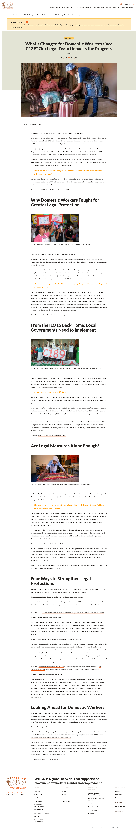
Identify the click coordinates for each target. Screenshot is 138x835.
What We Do (66, 7)
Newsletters (119, 798)
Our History (38, 801)
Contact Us (38, 816)
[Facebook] (13, 794)
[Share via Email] (76, 57)
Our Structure (38, 798)
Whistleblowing (127, 827)
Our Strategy (65, 801)
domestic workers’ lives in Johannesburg (52, 315)
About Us (37, 788)
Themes (63, 794)
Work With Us (38, 809)
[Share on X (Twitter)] (71, 57)
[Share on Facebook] (62, 57)
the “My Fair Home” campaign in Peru (51, 667)
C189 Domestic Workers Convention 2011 (55, 190)
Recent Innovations (94, 806)
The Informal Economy (81, 7)
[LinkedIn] (17, 794)
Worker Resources (127, 7)
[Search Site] (121, 4)
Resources (119, 811)
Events (117, 791)
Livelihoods (69, 38)
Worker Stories (93, 810)
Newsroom (118, 794)
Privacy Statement (93, 827)
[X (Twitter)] (8, 794)
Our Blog (91, 813)
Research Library (111, 7)
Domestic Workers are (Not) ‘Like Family (48, 544)
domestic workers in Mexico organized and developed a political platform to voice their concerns (73, 613)
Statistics (91, 803)
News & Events (97, 7)
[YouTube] (22, 794)
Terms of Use (105, 827)
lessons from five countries (46, 727)
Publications (120, 803)
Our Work (65, 788)
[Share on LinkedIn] (67, 57)
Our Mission (38, 794)
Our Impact (65, 798)
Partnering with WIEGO (41, 813)
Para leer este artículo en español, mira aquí (45, 759)
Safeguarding (115, 827)
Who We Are (54, 7)
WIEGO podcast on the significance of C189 (52, 435)
